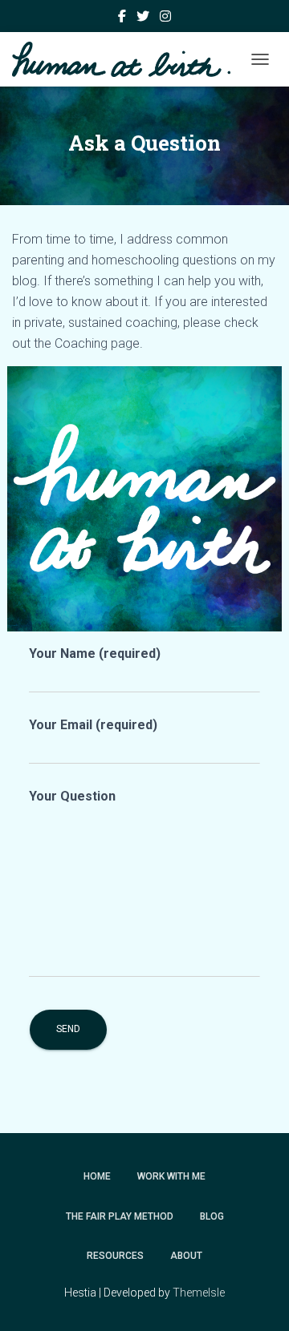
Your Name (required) (95, 653)
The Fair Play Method (119, 1216)
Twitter (142, 18)
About (186, 1255)
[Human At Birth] (127, 59)
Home (97, 1176)
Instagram (165, 18)
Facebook (122, 18)
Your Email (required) (93, 724)
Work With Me (171, 1176)
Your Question (72, 796)
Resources (115, 1255)
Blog (212, 1216)
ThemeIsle (199, 1292)
